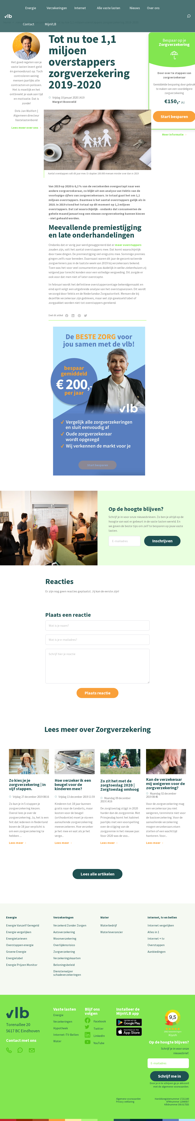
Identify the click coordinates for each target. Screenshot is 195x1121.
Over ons (153, 8)
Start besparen (97, 465)
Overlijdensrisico (64, 945)
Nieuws (134, 8)
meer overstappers (128, 245)
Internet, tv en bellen (162, 917)
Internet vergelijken (161, 925)
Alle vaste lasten (108, 8)
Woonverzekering (64, 938)
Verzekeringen (57, 8)
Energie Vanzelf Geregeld (22, 925)
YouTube (99, 1043)
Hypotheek (60, 1028)
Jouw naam (53, 623)
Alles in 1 (153, 932)
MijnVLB (50, 24)
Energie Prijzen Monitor (21, 965)
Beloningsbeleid (64, 965)
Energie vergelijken (18, 932)
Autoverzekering (64, 932)
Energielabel (14, 958)
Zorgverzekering (64, 951)
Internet (80, 8)
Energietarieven (16, 938)
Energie (30, 8)
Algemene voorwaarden (128, 1098)
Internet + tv (156, 938)
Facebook (100, 1021)
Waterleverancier (111, 932)
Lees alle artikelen (97, 874)
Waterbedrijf (108, 925)
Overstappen (156, 945)
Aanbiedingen (156, 951)
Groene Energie (16, 951)
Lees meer (16, 843)
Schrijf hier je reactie (57, 651)
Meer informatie (173, 134)
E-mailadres (117, 538)
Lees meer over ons (24, 127)
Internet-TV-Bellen (66, 1034)
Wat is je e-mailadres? (57, 637)
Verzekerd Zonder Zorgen (69, 925)
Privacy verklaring (125, 1101)
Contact (28, 24)
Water (104, 917)
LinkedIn (99, 1036)
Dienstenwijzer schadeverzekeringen (67, 973)
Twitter (98, 1028)
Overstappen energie (20, 945)
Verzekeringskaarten (67, 958)
